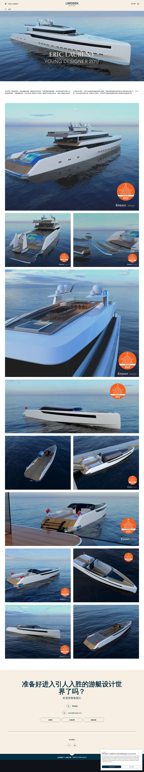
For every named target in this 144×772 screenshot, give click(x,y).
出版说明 (72, 720)
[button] (105, 752)
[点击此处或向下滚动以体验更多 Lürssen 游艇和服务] (72, 70)
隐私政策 (93, 720)
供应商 (50, 720)
